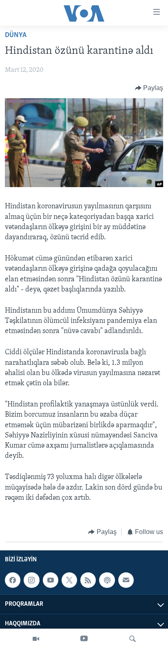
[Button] (149, 88)
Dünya (16, 35)
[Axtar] (132, 639)
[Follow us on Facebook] (12, 580)
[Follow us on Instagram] (31, 580)
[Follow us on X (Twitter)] (69, 580)
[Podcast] (107, 580)
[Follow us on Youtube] (50, 580)
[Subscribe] (126, 580)
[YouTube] (84, 639)
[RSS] (88, 580)
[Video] (36, 639)
